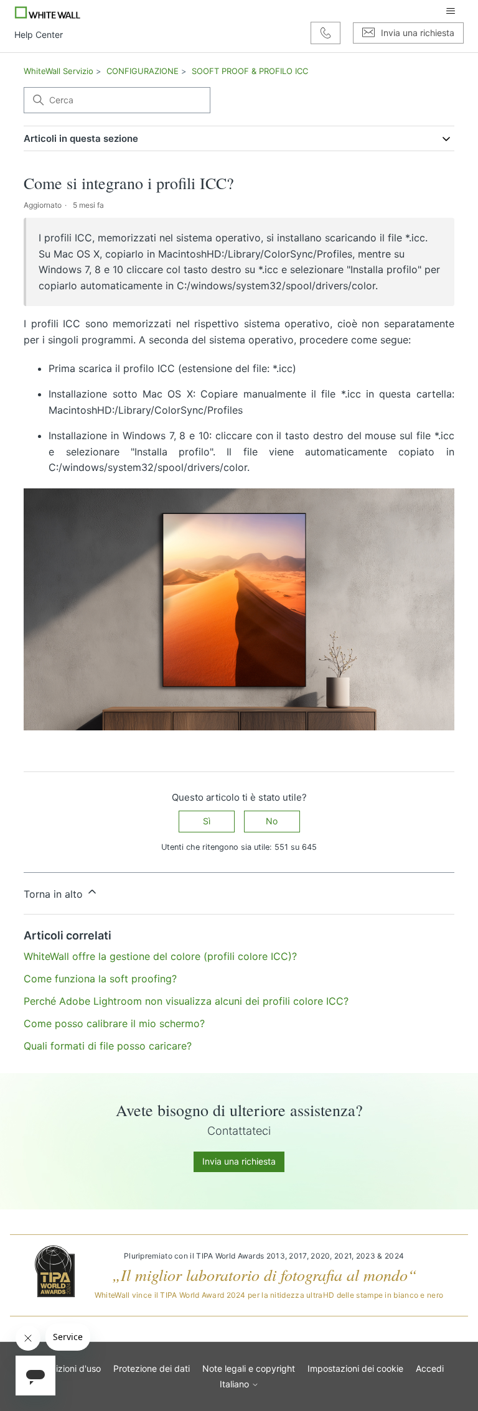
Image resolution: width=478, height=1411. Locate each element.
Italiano (235, 1384)
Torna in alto (55, 894)
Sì (206, 821)
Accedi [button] (430, 1368)
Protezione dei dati (151, 1368)
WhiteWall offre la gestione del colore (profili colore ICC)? (160, 956)
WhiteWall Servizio (58, 71)
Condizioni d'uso (67, 1368)
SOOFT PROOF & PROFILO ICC (250, 71)
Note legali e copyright (248, 1368)
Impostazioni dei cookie (355, 1368)
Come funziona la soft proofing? (100, 978)
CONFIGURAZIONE (142, 71)
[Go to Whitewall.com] (47, 11)
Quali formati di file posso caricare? (108, 1046)
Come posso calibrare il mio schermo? (114, 1023)
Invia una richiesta (239, 1161)
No (272, 821)
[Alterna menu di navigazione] (451, 11)
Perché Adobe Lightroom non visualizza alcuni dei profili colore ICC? (186, 1001)
